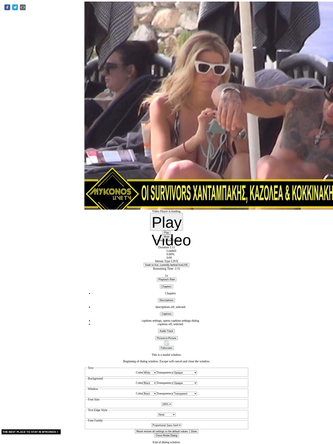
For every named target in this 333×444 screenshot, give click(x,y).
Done (194, 431)
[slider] (166, 254)
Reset (162, 431)
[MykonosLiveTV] (166, 345)
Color (139, 372)
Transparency (165, 372)
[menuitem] (170, 320)
